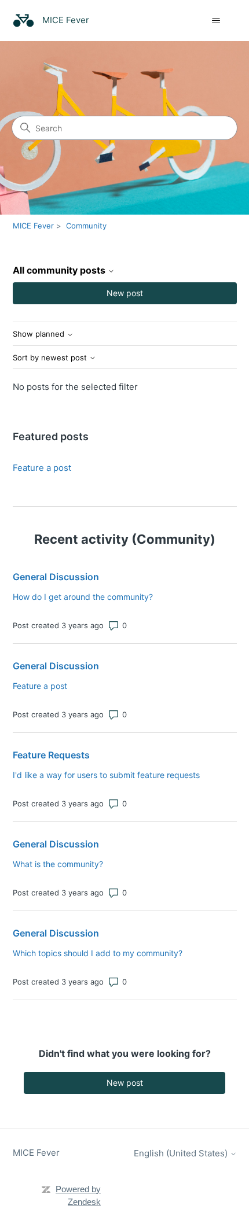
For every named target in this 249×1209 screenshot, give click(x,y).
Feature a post (42, 467)
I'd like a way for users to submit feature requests (106, 775)
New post (125, 293)
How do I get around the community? (83, 597)
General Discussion (56, 577)
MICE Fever (33, 225)
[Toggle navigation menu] (216, 21)
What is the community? (58, 864)
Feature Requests (51, 755)
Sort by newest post (51, 357)
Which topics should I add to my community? (97, 953)
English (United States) (182, 1153)
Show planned (40, 334)
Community (86, 225)
